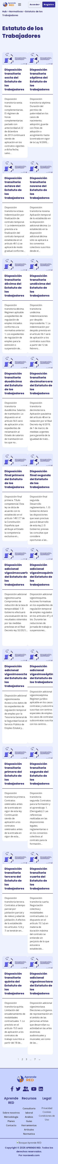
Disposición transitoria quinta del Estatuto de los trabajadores (14, 983)
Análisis (29, 1116)
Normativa (29, 1133)
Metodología (11, 1116)
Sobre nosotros (11, 1112)
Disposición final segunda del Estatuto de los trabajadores (40, 479)
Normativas (16, 11)
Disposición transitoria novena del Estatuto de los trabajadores (40, 188)
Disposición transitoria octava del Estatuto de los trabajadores (14, 188)
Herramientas (29, 1125)
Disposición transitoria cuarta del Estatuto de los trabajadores (40, 878)
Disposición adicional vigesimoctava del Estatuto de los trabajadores (41, 983)
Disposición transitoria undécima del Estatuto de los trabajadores (40, 286)
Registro (49, 4)
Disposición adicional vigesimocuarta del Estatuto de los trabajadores (17, 575)
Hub (4, 11)
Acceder (35, 4)
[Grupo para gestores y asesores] (26, 1089)
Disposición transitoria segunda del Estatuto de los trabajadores (40, 774)
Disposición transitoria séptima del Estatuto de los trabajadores (40, 79)
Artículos (29, 1129)
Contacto (11, 1125)
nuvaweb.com (31, 1155)
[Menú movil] (19, 4)
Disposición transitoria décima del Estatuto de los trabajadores (14, 286)
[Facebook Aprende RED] (12, 1089)
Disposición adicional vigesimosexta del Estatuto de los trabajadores (16, 676)
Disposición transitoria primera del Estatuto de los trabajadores (14, 774)
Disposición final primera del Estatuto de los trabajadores (14, 479)
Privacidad (47, 1108)
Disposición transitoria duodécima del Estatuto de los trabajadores (14, 383)
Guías (29, 1121)
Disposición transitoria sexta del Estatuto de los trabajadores (14, 79)
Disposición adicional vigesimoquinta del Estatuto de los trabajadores (42, 575)
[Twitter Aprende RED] (18, 1089)
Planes (11, 1121)
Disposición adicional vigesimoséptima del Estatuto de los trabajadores (43, 674)
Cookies (47, 1112)
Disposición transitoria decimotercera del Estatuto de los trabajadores (41, 383)
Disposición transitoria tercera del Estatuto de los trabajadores (14, 878)
